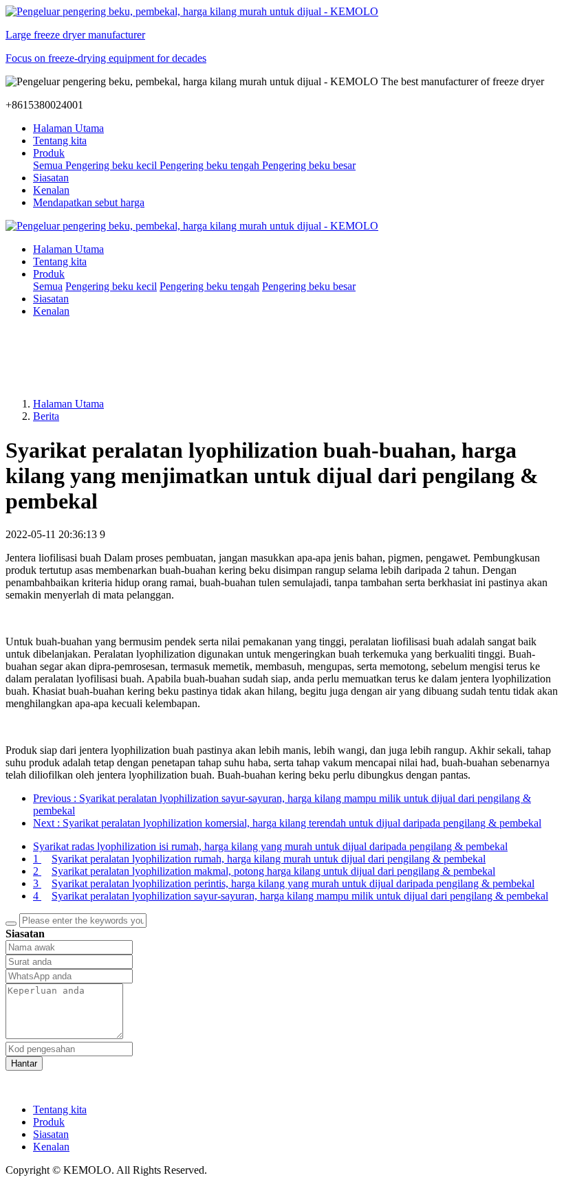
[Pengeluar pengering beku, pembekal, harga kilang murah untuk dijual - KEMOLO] (282, 226)
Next (287, 823)
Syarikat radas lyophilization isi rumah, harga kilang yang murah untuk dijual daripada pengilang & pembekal (270, 846)
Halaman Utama (68, 128)
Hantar (24, 1063)
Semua (49, 165)
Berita (46, 416)
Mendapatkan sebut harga (88, 202)
